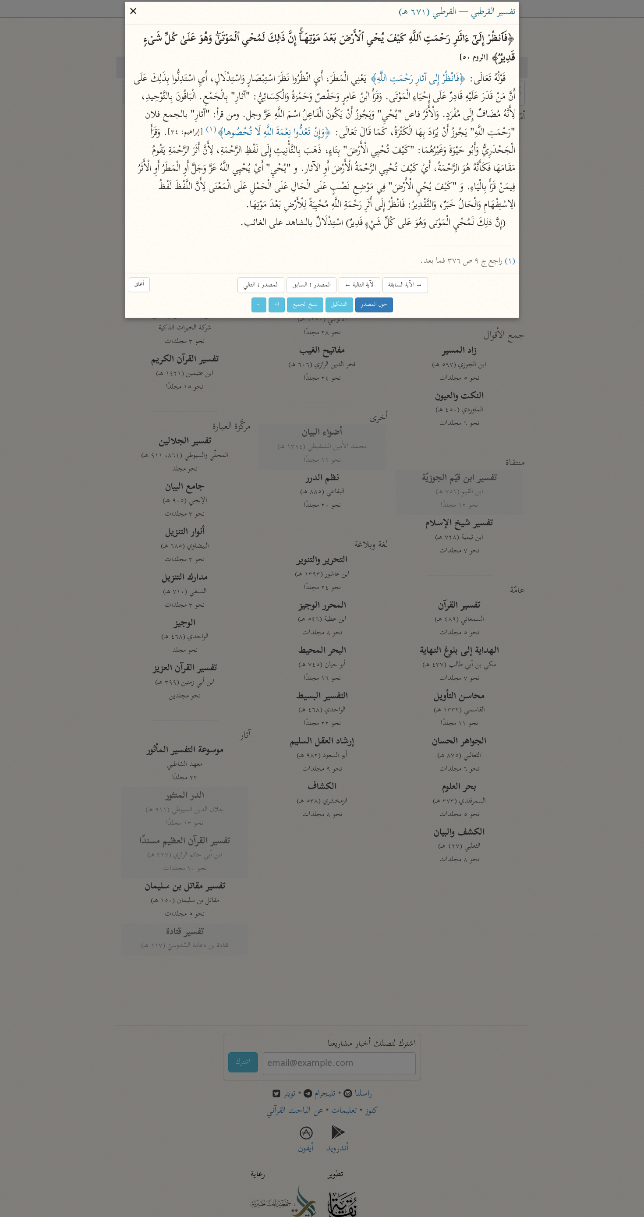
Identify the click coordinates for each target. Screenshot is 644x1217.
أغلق (139, 284)
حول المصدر (374, 305)
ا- (259, 305)
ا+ (276, 305)
